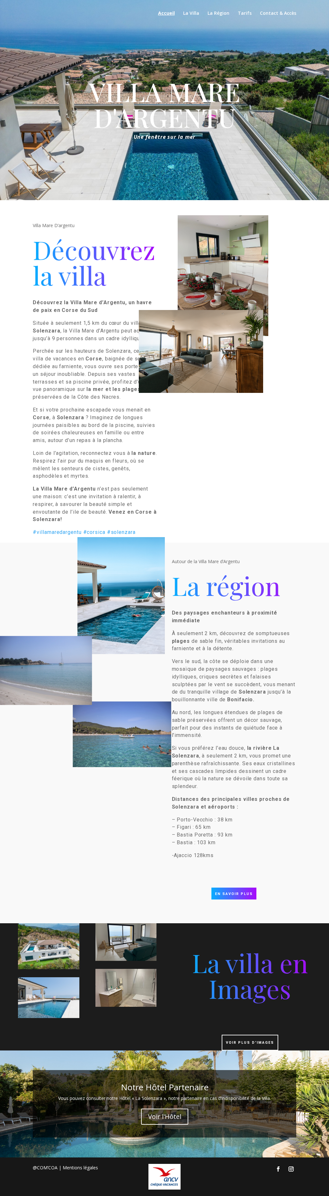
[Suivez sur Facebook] (278, 1169)
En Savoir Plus (234, 894)
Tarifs (245, 13)
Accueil (166, 13)
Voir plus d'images (250, 1043)
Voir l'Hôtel (164, 1116)
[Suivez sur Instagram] (291, 1169)
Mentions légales (80, 1168)
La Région (218, 13)
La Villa (191, 13)
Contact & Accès (278, 13)
